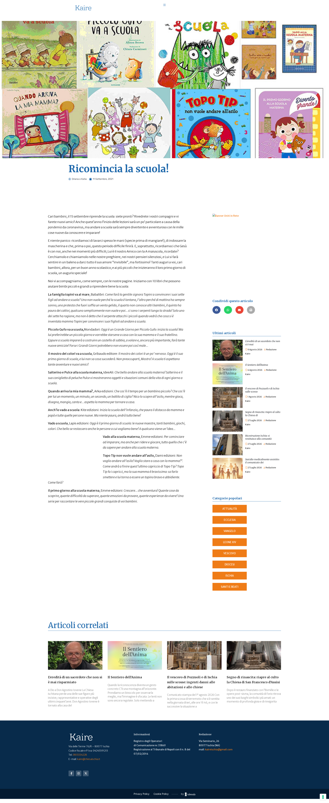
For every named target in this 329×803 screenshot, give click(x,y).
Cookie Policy (161, 793)
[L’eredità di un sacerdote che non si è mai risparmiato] (227, 341)
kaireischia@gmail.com (219, 749)
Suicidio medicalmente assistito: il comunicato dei (262, 461)
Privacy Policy (141, 793)
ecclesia (230, 519)
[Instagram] (78, 773)
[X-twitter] (86, 773)
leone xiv (229, 542)
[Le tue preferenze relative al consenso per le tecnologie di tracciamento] (323, 797)
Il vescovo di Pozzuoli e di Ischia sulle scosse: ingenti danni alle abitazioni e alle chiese (192, 682)
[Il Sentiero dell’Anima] (227, 365)
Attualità (229, 508)
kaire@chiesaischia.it (88, 759)
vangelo (230, 531)
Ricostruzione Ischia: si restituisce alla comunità (258, 437)
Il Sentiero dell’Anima (256, 364)
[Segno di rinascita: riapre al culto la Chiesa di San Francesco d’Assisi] (227, 412)
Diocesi (230, 564)
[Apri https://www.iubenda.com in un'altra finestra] (190, 794)
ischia (230, 575)
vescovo (229, 553)
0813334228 (80, 754)
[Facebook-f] (71, 773)
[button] (216, 310)
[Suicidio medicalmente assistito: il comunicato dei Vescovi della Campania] (227, 459)
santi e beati (229, 586)
